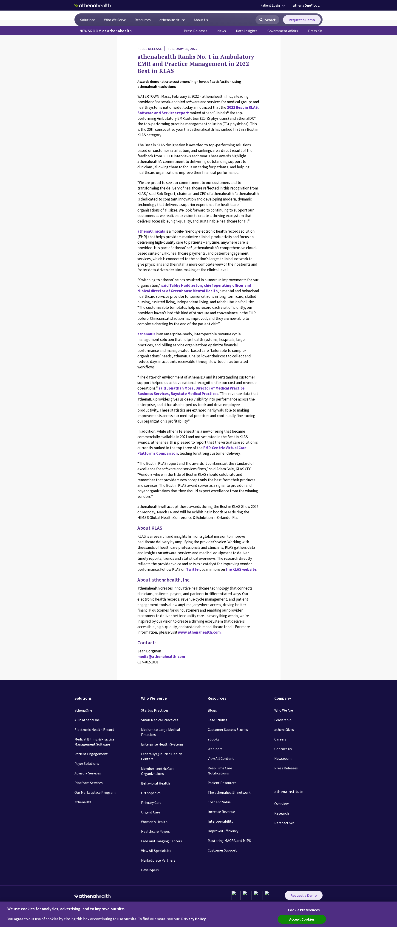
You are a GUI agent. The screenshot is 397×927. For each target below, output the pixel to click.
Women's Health (154, 821)
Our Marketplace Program (95, 792)
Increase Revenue (221, 811)
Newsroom (283, 758)
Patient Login (270, 5)
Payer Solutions (86, 763)
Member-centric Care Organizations (157, 771)
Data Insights (246, 30)
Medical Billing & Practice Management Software (94, 741)
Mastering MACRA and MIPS (229, 840)
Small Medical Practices (159, 720)
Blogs (212, 710)
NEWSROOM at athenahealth (106, 30)
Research (281, 813)
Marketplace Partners (158, 860)
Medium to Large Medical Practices (160, 732)
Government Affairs (282, 30)
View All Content (221, 758)
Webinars (215, 748)
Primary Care (151, 802)
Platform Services (88, 782)
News (221, 30)
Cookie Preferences (304, 910)
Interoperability (220, 821)
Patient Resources (222, 782)
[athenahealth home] (92, 5)
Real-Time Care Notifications (220, 770)
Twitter (193, 569)
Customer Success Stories (228, 729)
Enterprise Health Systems (162, 744)
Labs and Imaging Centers (161, 841)
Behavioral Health (155, 783)
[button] (267, 19)
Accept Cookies (302, 919)
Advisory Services (87, 773)
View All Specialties (156, 850)
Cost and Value (219, 802)
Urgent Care (150, 812)
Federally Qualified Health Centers (161, 756)
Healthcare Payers (155, 831)
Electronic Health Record (94, 729)
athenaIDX (146, 334)
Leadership (283, 720)
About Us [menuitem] (201, 19)
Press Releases (195, 30)
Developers (150, 870)
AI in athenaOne (87, 720)
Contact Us (283, 748)
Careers (280, 739)
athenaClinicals (151, 231)
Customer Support (222, 850)
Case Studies (217, 720)
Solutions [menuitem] (87, 19)
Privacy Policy (193, 918)
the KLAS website (241, 569)
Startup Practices (155, 710)
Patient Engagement (91, 754)
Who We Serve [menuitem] (115, 19)
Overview (281, 803)
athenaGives (284, 729)
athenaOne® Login (308, 5)
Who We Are (283, 710)
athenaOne (83, 710)
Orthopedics (151, 793)
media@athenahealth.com (161, 656)
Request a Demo (302, 19)
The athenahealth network (229, 792)
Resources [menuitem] (143, 19)
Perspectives (284, 823)
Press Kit (315, 30)
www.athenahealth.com (199, 632)
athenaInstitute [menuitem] (172, 19)
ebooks (213, 739)
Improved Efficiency (223, 831)
